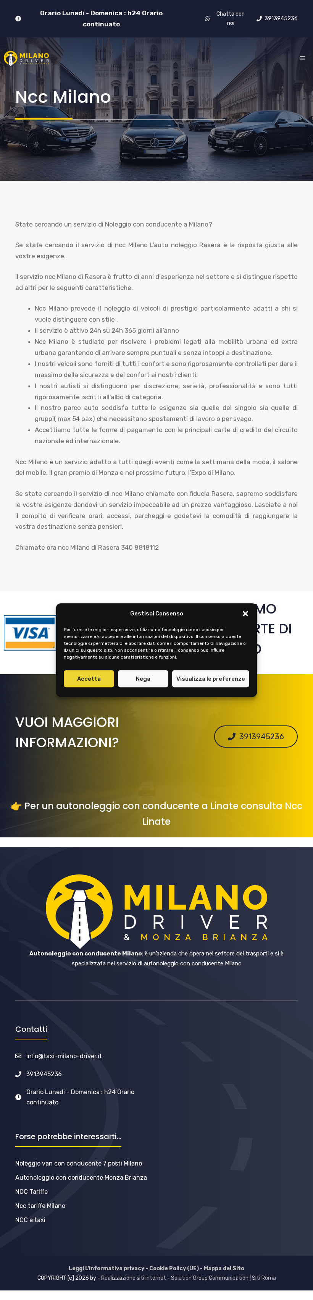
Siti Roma (264, 1278)
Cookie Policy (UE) (174, 1268)
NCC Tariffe (31, 1191)
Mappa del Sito (224, 1268)
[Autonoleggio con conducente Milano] (26, 58)
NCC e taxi (30, 1220)
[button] (245, 614)
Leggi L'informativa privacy (106, 1268)
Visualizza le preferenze (210, 678)
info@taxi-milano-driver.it (64, 1056)
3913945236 (44, 1074)
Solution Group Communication (209, 1278)
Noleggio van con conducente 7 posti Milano (78, 1163)
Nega (143, 678)
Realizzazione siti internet (133, 1278)
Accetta (89, 678)
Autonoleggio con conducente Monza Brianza (81, 1177)
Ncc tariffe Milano (40, 1205)
